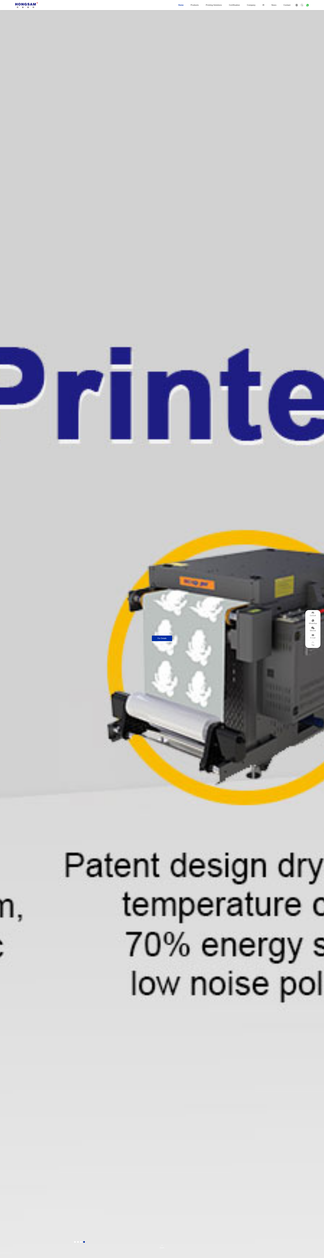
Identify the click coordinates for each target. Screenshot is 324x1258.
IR (263, 5)
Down (162, 1247)
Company (251, 5)
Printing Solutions (214, 5)
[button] (75, 1242)
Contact (287, 5)
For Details (162, 638)
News (273, 5)
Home (181, 5)
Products (195, 5)
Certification (234, 5)
